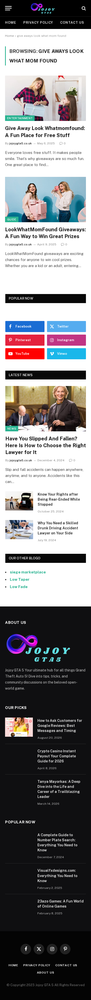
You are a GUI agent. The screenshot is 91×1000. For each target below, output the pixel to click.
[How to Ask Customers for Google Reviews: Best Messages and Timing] (19, 727)
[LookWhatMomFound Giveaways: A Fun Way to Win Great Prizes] (45, 199)
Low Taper (20, 579)
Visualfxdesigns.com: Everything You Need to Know (57, 875)
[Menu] (8, 8)
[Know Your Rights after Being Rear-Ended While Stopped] (19, 500)
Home (10, 22)
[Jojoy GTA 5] (45, 8)
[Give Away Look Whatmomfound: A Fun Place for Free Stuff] (45, 98)
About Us (45, 972)
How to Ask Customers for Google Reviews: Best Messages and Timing (59, 726)
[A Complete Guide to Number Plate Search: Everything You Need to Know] (19, 841)
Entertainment (20, 118)
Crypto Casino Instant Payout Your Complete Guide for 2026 (56, 756)
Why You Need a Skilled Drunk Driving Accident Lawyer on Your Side (58, 528)
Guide (11, 219)
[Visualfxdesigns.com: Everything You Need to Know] (19, 877)
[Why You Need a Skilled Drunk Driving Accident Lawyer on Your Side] (19, 529)
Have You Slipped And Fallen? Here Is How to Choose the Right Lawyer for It (45, 445)
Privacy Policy (38, 22)
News (11, 428)
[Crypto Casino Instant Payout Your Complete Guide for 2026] (19, 757)
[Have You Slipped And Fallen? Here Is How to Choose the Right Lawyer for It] (45, 408)
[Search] (83, 8)
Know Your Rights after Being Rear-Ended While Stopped (59, 499)
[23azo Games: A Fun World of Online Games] (19, 907)
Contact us (72, 22)
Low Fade (19, 587)
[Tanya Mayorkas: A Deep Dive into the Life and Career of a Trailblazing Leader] (19, 788)
